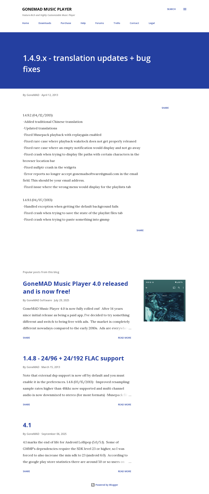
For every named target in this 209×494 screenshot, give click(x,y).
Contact (134, 23)
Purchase (66, 23)
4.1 (27, 425)
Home (25, 23)
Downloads (45, 23)
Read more (124, 337)
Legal (152, 23)
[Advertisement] (82, 244)
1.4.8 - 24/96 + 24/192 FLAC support (73, 358)
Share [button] (165, 107)
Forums (99, 23)
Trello (116, 23)
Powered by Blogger (106, 484)
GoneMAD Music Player (47, 9)
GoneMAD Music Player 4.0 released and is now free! (75, 287)
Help (83, 23)
